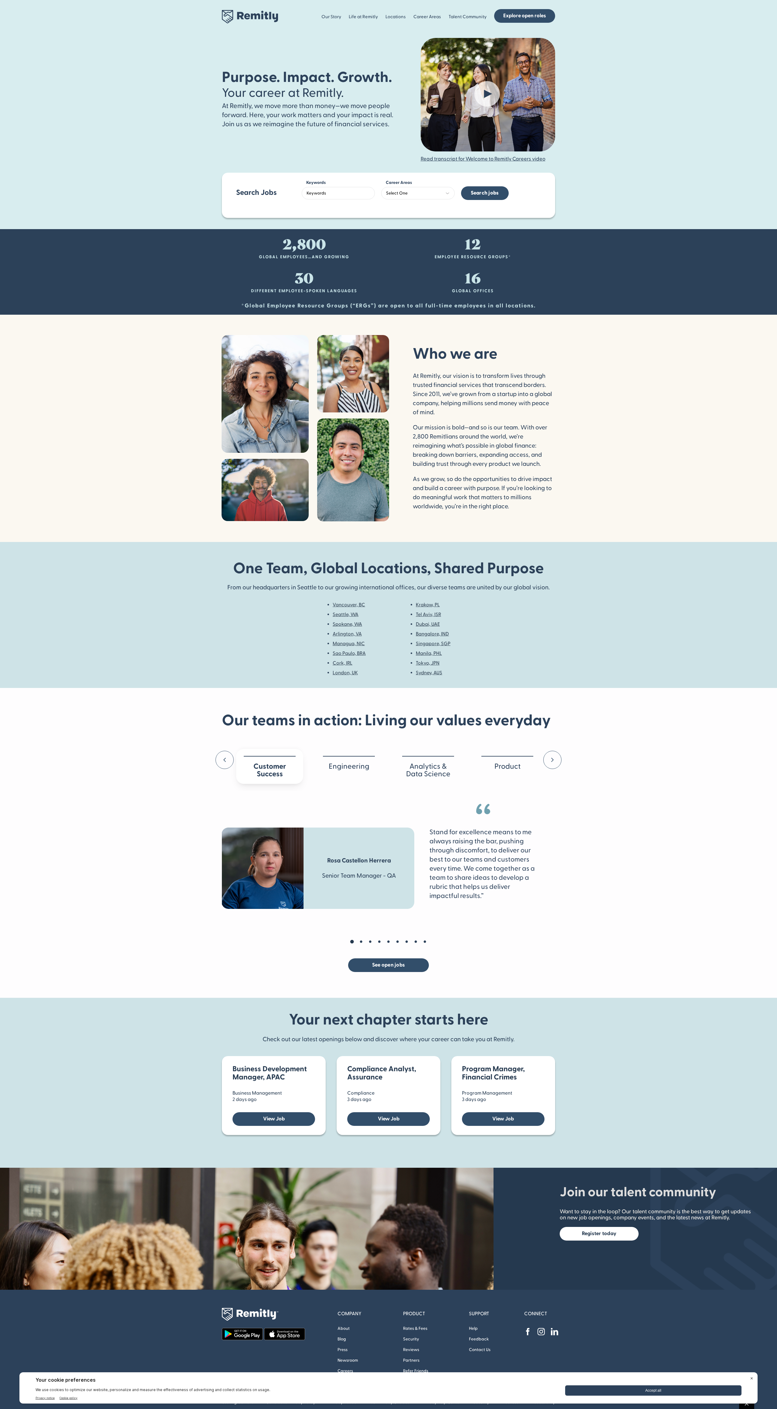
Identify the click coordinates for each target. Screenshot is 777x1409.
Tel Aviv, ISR (428, 614)
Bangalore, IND (432, 634)
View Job (274, 1119)
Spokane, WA (347, 624)
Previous (230, 761)
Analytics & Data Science (428, 770)
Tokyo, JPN (427, 663)
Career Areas (399, 183)
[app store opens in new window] (284, 1330)
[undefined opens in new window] (527, 1331)
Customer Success (269, 770)
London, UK (345, 673)
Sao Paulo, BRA (349, 653)
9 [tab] (425, 942)
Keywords (316, 183)
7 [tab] (407, 942)
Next (558, 761)
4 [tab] (379, 942)
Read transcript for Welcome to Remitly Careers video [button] (483, 159)
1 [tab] (352, 942)
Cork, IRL (342, 663)
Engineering (349, 766)
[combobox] (338, 193)
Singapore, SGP (433, 644)
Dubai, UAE (428, 624)
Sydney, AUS (429, 673)
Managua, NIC (349, 644)
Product (507, 766)
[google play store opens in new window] (242, 1330)
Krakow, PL (428, 605)
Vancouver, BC (349, 605)
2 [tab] (361, 942)
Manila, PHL (429, 653)
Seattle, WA (345, 614)
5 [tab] (388, 942)
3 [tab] (370, 942)
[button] (491, 94)
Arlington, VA (347, 634)
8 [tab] (416, 942)
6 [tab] (398, 942)
